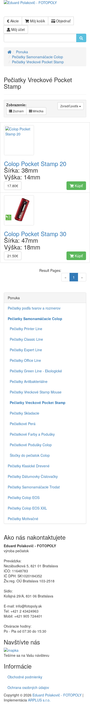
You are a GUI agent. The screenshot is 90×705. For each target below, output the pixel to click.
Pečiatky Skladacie (23, 413)
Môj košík (37, 20)
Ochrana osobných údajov (28, 687)
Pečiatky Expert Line (25, 349)
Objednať (62, 20)
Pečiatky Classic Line (25, 339)
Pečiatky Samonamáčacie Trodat (34, 486)
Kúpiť (78, 185)
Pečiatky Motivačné (23, 518)
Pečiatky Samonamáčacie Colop (37, 56)
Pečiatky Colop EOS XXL (27, 508)
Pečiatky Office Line (24, 360)
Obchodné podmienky (25, 676)
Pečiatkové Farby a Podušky (31, 434)
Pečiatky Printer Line (25, 328)
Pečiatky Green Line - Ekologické (35, 370)
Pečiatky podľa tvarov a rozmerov (34, 308)
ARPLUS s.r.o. (39, 699)
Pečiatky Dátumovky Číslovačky (33, 476)
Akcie (14, 20)
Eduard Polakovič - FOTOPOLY (57, 694)
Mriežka (38, 111)
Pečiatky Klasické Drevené (29, 465)
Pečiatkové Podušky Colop (30, 444)
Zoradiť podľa (69, 106)
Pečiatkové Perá (22, 423)
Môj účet (17, 29)
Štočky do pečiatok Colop (29, 455)
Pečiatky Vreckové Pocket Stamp (38, 61)
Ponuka (22, 51)
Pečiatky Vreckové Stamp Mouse (35, 391)
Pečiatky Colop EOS (24, 497)
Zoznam (18, 111)
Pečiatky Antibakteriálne (28, 381)
